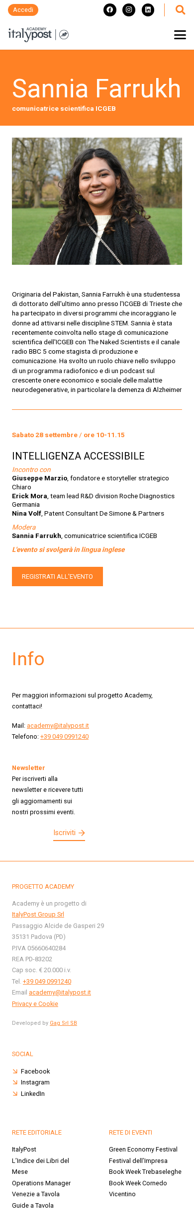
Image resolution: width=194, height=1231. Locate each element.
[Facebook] (109, 9)
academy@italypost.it (58, 725)
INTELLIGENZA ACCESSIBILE (78, 456)
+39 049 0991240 (64, 736)
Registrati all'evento (57, 576)
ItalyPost (24, 1149)
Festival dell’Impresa (138, 1160)
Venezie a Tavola (36, 1194)
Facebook (35, 1071)
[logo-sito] (38, 34)
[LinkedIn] (148, 9)
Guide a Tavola (33, 1205)
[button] (180, 10)
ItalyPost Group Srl (38, 914)
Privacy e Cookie (35, 1003)
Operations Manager (41, 1183)
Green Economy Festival (144, 1149)
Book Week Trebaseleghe (145, 1171)
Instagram (35, 1082)
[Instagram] (128, 9)
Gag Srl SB (63, 1023)
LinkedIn (33, 1093)
